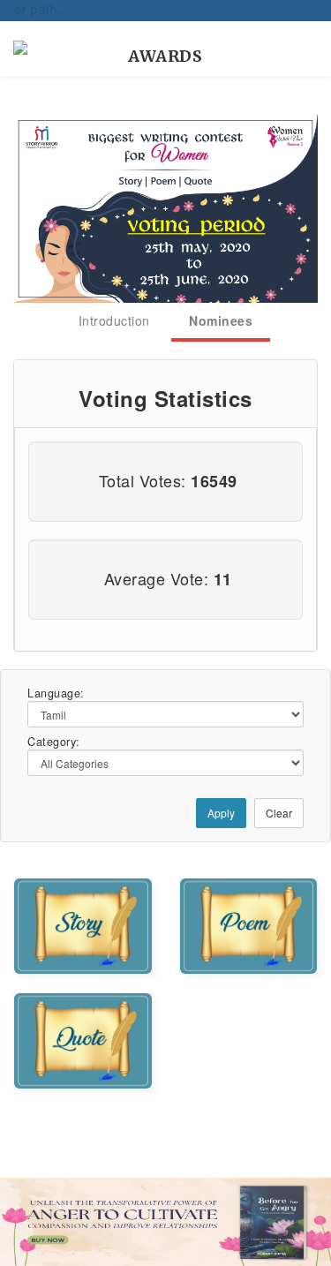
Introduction (114, 320)
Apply (221, 812)
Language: (56, 693)
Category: (53, 742)
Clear (279, 812)
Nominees (220, 320)
